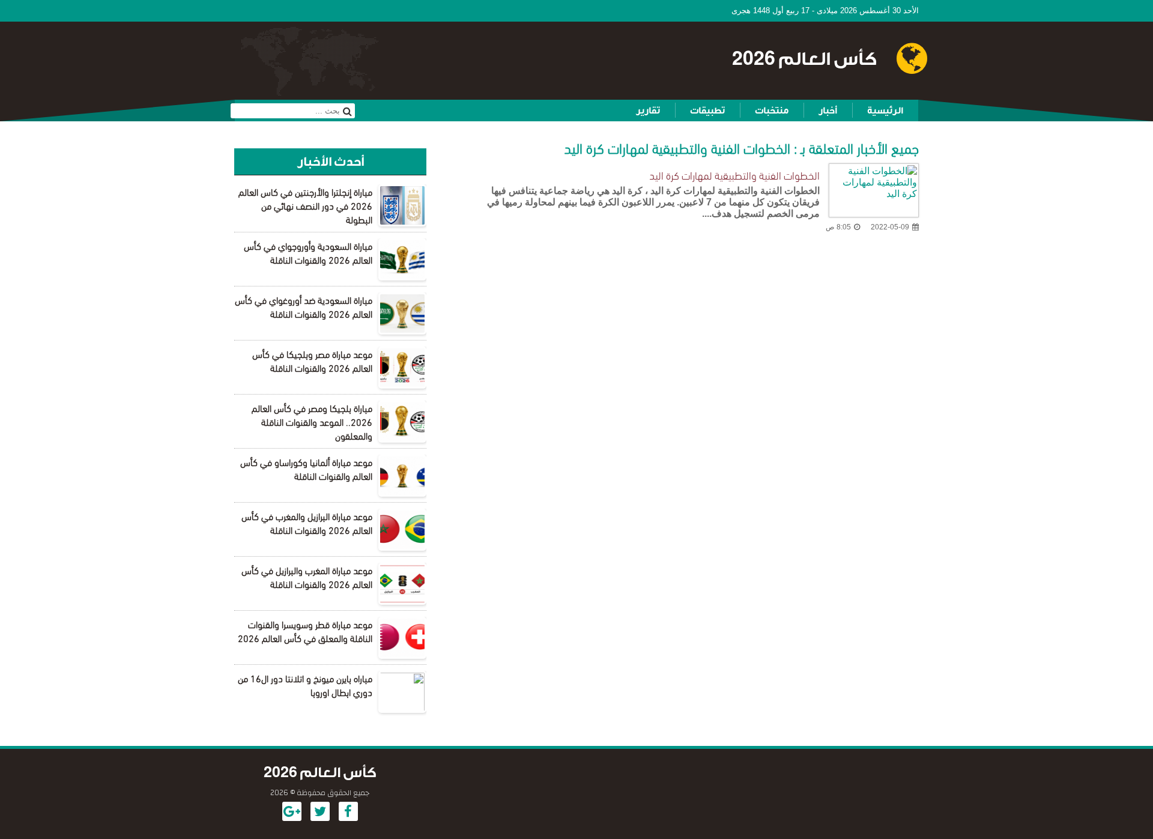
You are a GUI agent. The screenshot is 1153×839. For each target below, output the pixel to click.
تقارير (648, 110)
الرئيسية (885, 110)
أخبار (828, 110)
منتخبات (771, 110)
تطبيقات (707, 110)
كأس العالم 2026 (804, 59)
